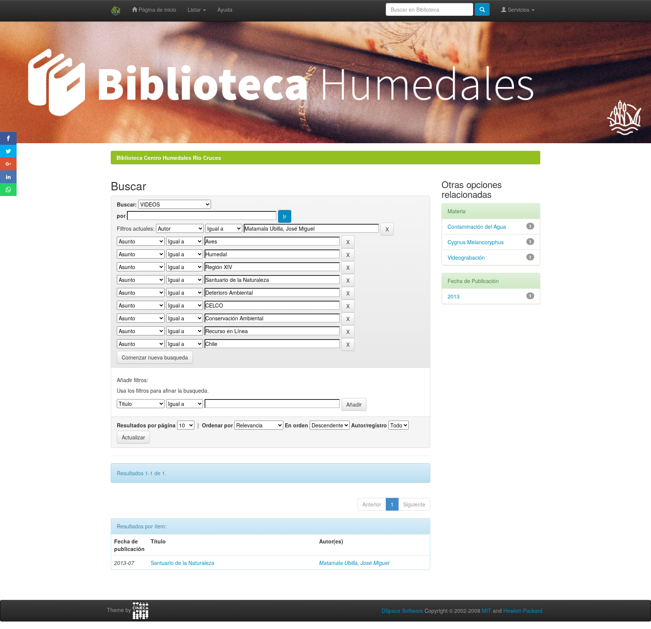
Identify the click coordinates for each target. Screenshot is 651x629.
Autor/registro (369, 425)
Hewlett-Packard (522, 610)
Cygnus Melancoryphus (476, 242)
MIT (486, 610)
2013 (454, 296)
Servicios (518, 9)
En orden (296, 425)
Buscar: (127, 204)
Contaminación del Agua (477, 226)
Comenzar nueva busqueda (155, 357)
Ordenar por (217, 425)
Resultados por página (146, 425)
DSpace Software (402, 610)
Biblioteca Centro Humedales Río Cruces (168, 157)
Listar (195, 9)
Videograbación (466, 257)
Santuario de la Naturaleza (182, 562)
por (121, 215)
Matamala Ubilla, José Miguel (354, 562)
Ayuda (224, 9)
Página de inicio (156, 9)
